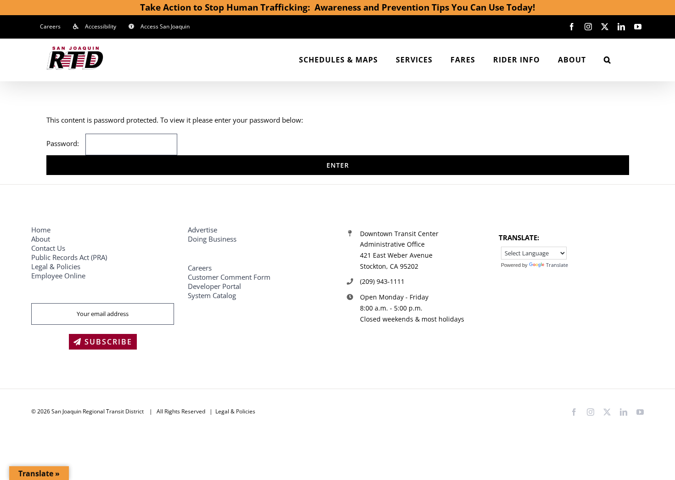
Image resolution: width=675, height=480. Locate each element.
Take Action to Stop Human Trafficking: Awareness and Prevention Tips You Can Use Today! (337, 7)
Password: (63, 143)
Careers (200, 267)
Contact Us (48, 248)
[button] (607, 60)
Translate (557, 264)
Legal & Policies (56, 266)
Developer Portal (214, 286)
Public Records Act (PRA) (69, 257)
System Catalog (212, 295)
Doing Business (212, 238)
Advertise (202, 229)
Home (41, 229)
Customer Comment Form (229, 277)
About (40, 238)
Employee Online (58, 275)
